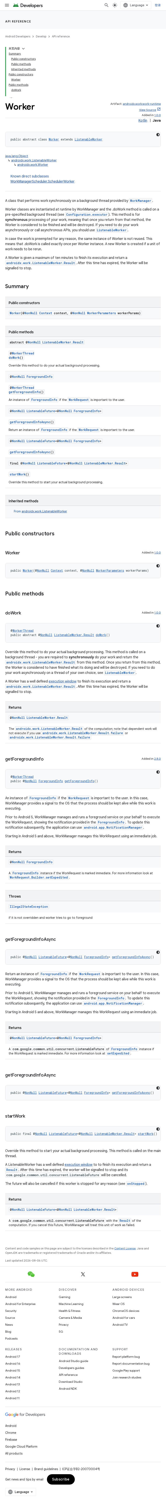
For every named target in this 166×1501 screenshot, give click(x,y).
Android (10, 1297)
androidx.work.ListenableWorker (34, 160)
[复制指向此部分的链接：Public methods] (48, 594)
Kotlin (142, 120)
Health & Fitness (69, 1311)
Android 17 (12, 1357)
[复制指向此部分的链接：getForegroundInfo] (48, 759)
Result (11, 1170)
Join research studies (126, 1377)
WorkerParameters (101, 313)
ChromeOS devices (125, 1311)
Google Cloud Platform (21, 1446)
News (9, 1325)
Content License (125, 1248)
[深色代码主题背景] (158, 134)
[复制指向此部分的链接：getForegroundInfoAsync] (60, 939)
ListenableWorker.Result (62, 342)
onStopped (135, 1184)
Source (10, 1318)
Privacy (64, 1325)
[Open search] (106, 5)
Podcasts (11, 1338)
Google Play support (126, 1370)
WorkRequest (79, 400)
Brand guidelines (46, 1469)
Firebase (11, 1440)
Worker (54, 139)
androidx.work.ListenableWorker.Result (40, 263)
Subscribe (61, 1479)
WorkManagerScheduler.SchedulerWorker (42, 181)
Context (45, 313)
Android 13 (12, 1384)
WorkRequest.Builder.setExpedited (39, 877)
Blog (8, 1332)
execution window (63, 681)
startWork (18, 474)
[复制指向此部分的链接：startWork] (29, 1116)
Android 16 (12, 1363)
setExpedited (118, 1053)
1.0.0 (157, 115)
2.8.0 (157, 759)
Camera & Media (70, 1318)
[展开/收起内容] (23, 48)
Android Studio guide (73, 1361)
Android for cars (123, 1318)
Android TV (120, 1325)
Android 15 (12, 1370)
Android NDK (68, 1389)
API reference (18, 21)
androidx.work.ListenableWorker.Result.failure (83, 733)
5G (61, 1332)
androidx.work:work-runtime (142, 104)
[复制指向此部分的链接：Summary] (33, 286)
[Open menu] (7, 5)
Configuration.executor (86, 214)
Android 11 (12, 1398)
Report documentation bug (131, 1363)
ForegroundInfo (40, 377)
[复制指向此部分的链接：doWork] (25, 613)
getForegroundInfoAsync (30, 422)
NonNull (30, 313)
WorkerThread (23, 353)
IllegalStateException (29, 906)
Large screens (122, 1297)
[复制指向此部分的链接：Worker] (24, 553)
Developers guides (71, 1368)
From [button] (40, 511)
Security (10, 1311)
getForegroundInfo (24, 392)
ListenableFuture (41, 411)
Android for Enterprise (20, 1304)
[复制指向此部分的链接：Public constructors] (58, 534)
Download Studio (70, 1382)
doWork (14, 358)
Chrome (10, 1433)
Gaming (64, 1297)
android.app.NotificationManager (113, 827)
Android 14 (12, 1377)
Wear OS (118, 1304)
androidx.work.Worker (32, 165)
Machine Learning (71, 1304)
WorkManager (140, 201)
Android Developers (17, 36)
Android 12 (12, 1391)
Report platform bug (126, 1357)
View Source (147, 110)
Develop (41, 36)
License (24, 1469)
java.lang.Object (16, 156)
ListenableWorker (88, 139)
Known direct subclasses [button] (42, 179)
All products (13, 1453)
